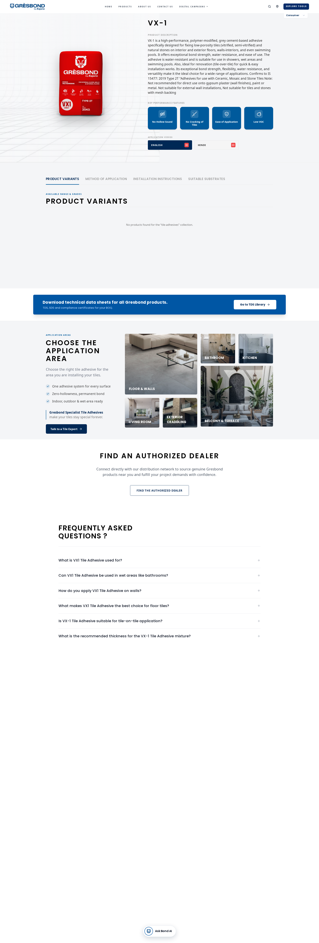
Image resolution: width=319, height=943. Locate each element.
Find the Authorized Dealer (159, 490)
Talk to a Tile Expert (64, 429)
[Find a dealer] (277, 6)
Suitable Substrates (206, 179)
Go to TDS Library (252, 305)
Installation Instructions (157, 179)
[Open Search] (269, 6)
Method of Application (106, 179)
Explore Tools (296, 6)
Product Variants (62, 179)
